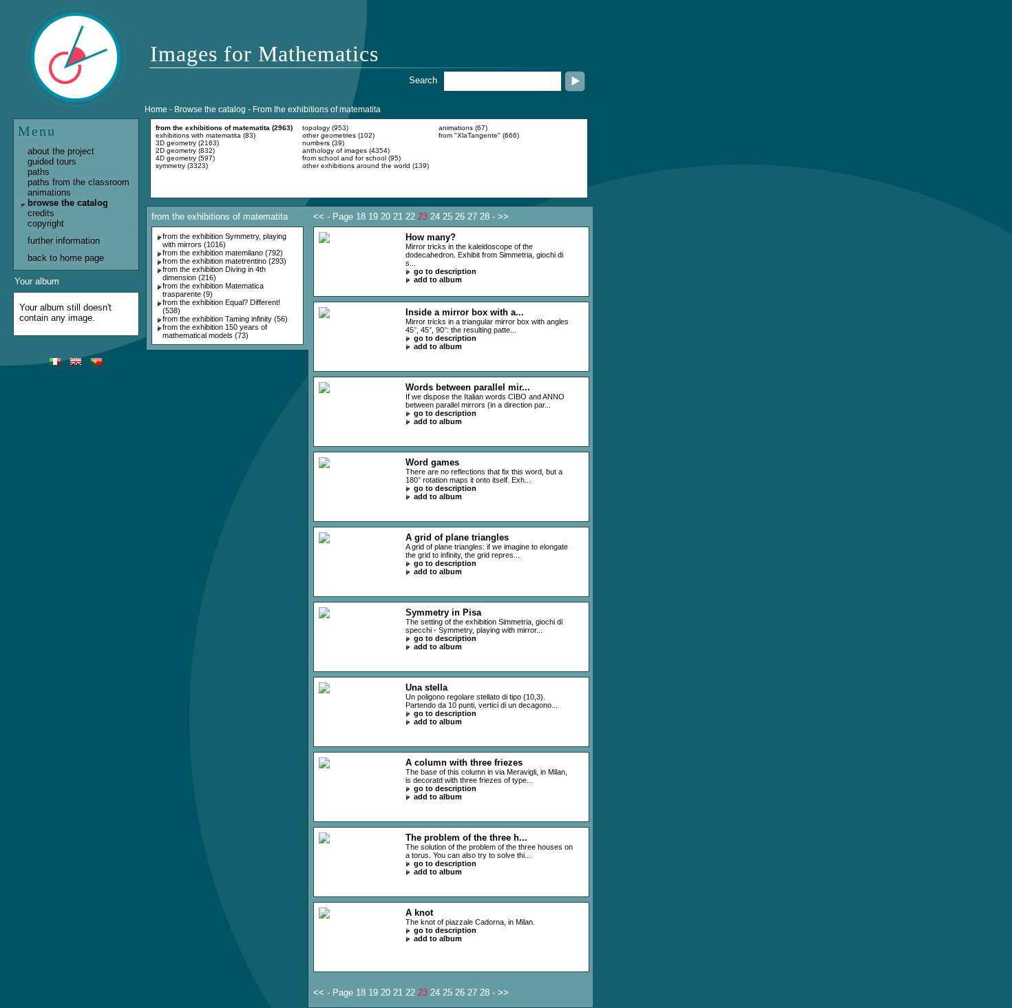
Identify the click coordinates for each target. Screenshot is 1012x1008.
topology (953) (325, 128)
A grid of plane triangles (457, 537)
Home (156, 109)
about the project (61, 151)
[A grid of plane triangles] (324, 540)
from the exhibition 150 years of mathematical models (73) (214, 331)
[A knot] (324, 915)
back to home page (66, 258)
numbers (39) (323, 143)
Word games (432, 462)
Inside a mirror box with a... (464, 312)
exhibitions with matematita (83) (205, 135)
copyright (46, 223)
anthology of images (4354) (346, 150)
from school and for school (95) (351, 158)
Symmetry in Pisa (443, 612)
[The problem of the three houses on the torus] (324, 840)
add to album (438, 279)
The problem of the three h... (466, 837)
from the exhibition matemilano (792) (222, 253)
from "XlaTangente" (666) (479, 135)
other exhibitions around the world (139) (365, 165)
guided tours (52, 161)
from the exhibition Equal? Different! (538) (221, 306)
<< (318, 216)
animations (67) (463, 128)
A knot (419, 912)
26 (460, 216)
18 (361, 216)
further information (64, 240)
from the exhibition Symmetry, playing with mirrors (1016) (224, 240)
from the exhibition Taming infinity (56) (225, 319)
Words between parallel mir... (467, 387)
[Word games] (324, 465)
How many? (430, 237)
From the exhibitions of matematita (317, 109)
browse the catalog (68, 203)
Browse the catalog (210, 109)
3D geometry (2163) (187, 143)
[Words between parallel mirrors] (324, 390)
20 (385, 216)
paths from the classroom (78, 182)
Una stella (426, 687)
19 (373, 216)
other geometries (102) (338, 135)
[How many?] (324, 240)
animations (49, 192)
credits (41, 213)
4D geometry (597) (185, 158)
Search (423, 80)
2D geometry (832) (185, 150)
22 (410, 216)
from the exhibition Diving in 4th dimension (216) (214, 273)
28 (484, 216)
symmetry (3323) (182, 165)
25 (447, 216)
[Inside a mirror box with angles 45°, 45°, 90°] (324, 315)
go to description (445, 271)
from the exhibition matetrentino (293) (224, 261)
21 (398, 216)
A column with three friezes (464, 762)
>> (503, 216)
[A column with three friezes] (324, 765)
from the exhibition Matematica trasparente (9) (213, 290)
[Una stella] (324, 690)
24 (435, 216)
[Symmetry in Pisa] (324, 615)
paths (39, 172)
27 (472, 216)
